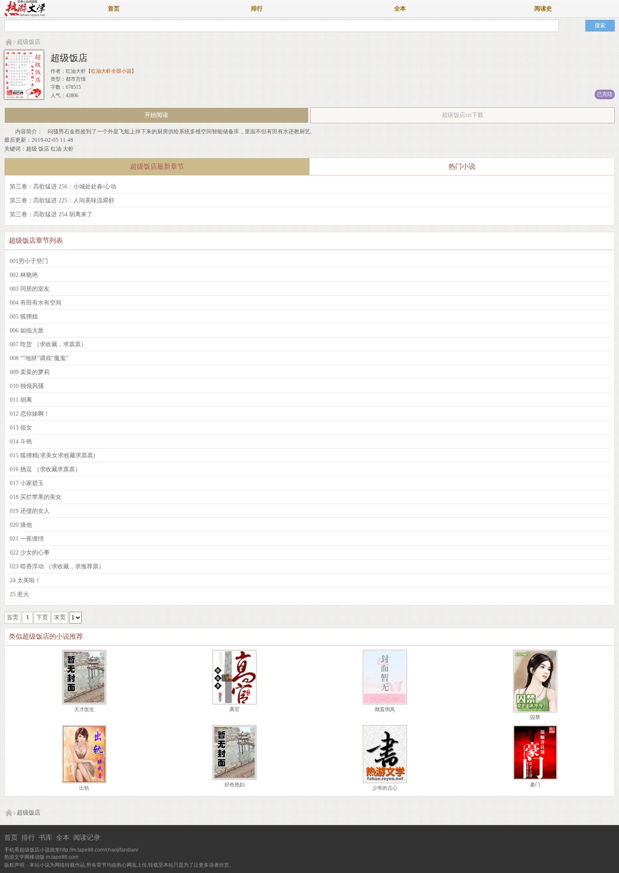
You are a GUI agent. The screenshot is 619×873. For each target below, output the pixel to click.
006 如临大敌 (27, 330)
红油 (56, 149)
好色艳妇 (234, 785)
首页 (114, 8)
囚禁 (535, 717)
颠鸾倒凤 (385, 709)
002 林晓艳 (24, 275)
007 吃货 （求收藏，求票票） (48, 344)
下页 (42, 617)
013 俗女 (21, 428)
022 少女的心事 (30, 552)
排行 (257, 8)
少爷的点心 (385, 788)
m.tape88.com (62, 857)
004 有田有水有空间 (35, 303)
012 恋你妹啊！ (30, 414)
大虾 (68, 149)
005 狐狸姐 (24, 316)
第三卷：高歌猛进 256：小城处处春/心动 (63, 186)
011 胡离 (21, 400)
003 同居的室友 (30, 289)
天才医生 (84, 709)
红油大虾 (76, 71)
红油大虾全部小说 (111, 71)
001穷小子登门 (29, 261)
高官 (234, 709)
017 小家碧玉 (27, 483)
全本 (400, 8)
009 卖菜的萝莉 (30, 372)
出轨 (84, 788)
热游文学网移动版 (24, 857)
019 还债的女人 (30, 511)
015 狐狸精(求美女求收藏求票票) (52, 455)
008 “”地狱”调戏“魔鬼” (39, 358)
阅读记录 (86, 837)
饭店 (43, 149)
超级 (31, 149)
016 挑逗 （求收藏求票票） (45, 469)
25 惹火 (19, 594)
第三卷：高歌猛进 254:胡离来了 (51, 214)
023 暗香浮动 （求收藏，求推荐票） (57, 566)
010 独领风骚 (27, 386)
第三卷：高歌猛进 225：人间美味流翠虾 (62, 200)
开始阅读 (156, 115)
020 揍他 (21, 525)
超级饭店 (28, 42)
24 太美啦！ (25, 580)
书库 (45, 837)
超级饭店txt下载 (462, 115)
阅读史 (543, 8)
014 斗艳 (21, 441)
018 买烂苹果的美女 (35, 497)
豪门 (535, 785)
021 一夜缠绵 (27, 539)
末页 (60, 617)
